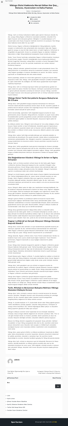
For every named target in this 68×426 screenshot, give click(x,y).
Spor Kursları (9, 1)
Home (28, 11)
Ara (8, 382)
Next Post (56, 378)
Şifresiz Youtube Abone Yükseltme (17, 401)
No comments (35, 23)
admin (36, 19)
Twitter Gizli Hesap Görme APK (16, 407)
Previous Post (13, 378)
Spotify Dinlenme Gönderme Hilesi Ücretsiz (19, 404)
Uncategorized (35, 11)
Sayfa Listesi (11, 398)
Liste (8, 395)
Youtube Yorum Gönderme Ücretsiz (17, 410)
